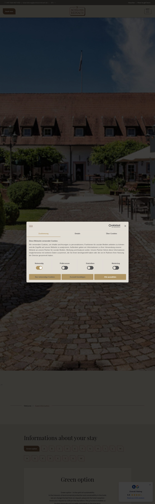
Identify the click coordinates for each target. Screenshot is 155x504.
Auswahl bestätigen (77, 277)
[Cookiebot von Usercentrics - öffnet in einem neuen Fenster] (110, 226)
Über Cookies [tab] (111, 233)
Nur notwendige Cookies (45, 277)
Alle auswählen (110, 277)
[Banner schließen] (125, 226)
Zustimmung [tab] (43, 233)
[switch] (65, 268)
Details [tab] (77, 233)
